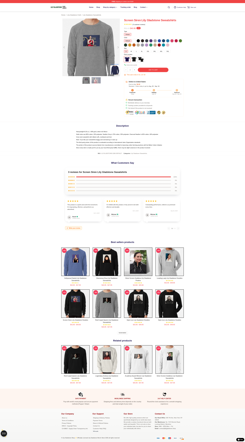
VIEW (75, 274)
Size (125, 48)
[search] (169, 7)
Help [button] (241, 439)
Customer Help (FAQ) (99, 428)
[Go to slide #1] (86, 80)
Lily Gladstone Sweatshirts (92, 15)
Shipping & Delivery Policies (101, 418)
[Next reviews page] (178, 228)
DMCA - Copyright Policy (69, 426)
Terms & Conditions (68, 420)
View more (122, 333)
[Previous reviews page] (169, 228)
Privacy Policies (66, 423)
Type (125, 31)
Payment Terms (97, 420)
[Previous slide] (64, 47)
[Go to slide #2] (96, 80)
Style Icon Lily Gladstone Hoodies (138, 320)
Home (63, 15)
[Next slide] (118, 47)
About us (64, 418)
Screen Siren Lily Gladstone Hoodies (75, 320)
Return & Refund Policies (100, 423)
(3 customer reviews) (138, 24)
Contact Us (96, 426)
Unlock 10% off (4, 433)
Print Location (128, 54)
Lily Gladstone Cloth (74, 15)
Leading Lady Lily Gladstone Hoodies (169, 278)
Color (125, 37)
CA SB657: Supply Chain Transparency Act (75, 428)
